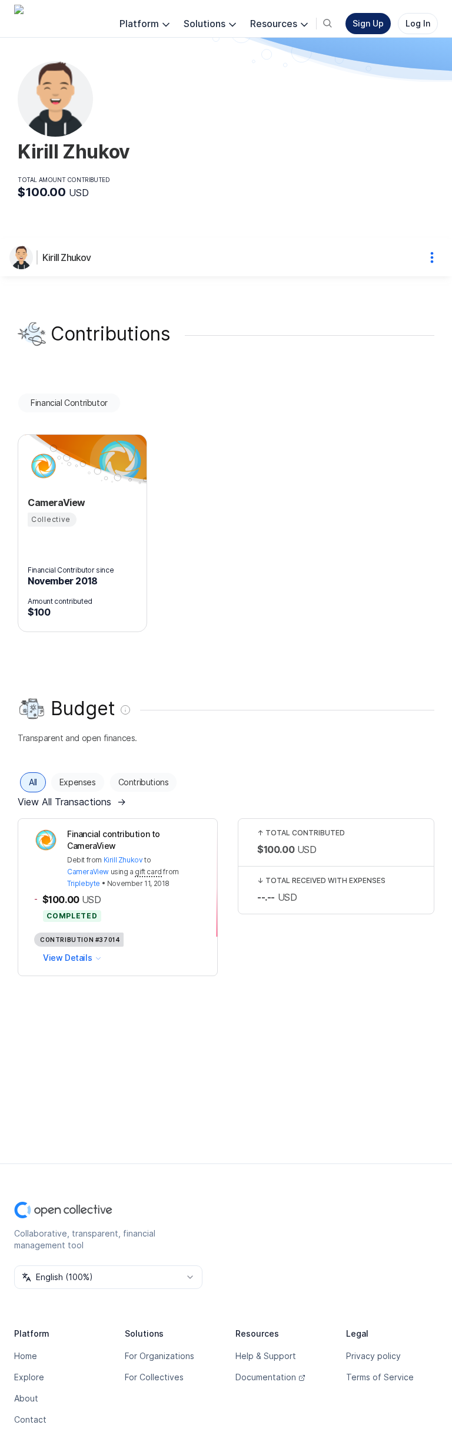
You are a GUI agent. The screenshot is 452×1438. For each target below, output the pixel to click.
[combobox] (108, 1277)
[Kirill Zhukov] (23, 257)
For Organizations (159, 1356)
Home (25, 1356)
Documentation (265, 1377)
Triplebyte (83, 883)
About (26, 1398)
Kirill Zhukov (66, 257)
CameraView (88, 871)
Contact (30, 1419)
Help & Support (265, 1356)
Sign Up (368, 23)
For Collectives (154, 1377)
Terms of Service (380, 1377)
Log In (418, 23)
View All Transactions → (72, 802)
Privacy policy (373, 1356)
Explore (29, 1377)
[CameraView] (41, 466)
